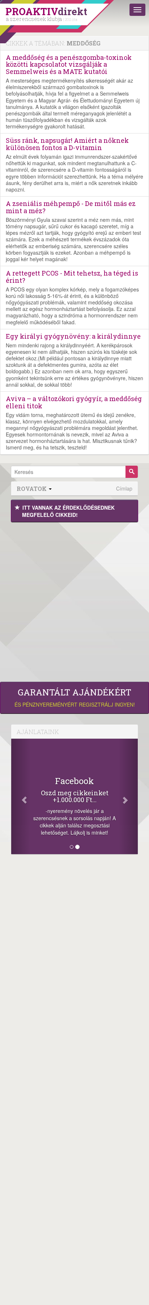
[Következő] (128, 796)
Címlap (124, 488)
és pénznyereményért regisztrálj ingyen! (74, 697)
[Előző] (20, 796)
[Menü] (137, 10)
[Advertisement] (74, 600)
